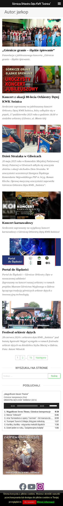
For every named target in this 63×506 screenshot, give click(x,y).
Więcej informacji (45, 502)
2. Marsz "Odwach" (12, 415)
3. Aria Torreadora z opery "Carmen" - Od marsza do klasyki (28, 418)
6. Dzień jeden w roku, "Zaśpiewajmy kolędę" (24, 428)
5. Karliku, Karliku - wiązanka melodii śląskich (24, 424)
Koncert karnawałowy (17, 223)
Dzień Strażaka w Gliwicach (21, 156)
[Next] (37, 455)
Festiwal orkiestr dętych (18, 332)
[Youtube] (31, 486)
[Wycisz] (47, 405)
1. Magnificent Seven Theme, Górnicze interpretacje (27, 412)
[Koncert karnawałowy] (31, 205)
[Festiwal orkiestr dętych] (31, 314)
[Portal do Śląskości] (31, 251)
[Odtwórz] (7, 405)
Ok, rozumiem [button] (29, 502)
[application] (31, 406)
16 (30, 357)
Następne (41, 357)
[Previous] (8, 455)
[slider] (54, 405)
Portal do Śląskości (15, 269)
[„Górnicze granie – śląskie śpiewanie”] (31, 32)
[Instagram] (40, 486)
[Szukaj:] (31, 376)
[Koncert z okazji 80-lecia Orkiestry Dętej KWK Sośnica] (31, 79)
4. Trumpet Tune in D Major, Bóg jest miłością (24, 421)
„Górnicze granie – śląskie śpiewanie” (28, 50)
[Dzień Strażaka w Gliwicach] (31, 138)
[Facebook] (23, 486)
